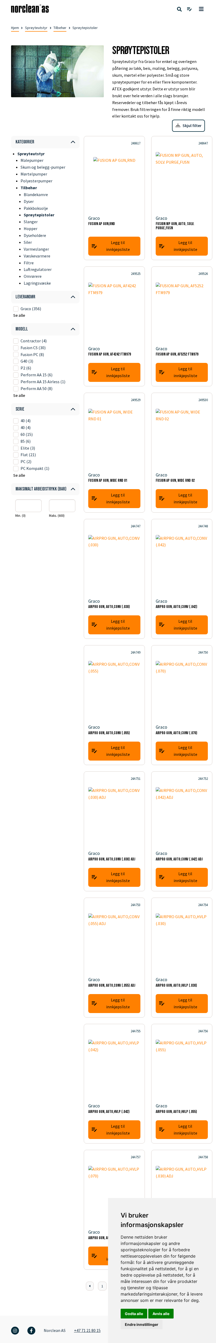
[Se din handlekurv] (189, 9)
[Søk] (179, 9)
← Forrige (90, 1286)
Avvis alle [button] (161, 1313)
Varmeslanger (36, 249)
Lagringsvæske (37, 283)
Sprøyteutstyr (36, 27)
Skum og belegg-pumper (43, 167)
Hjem (15, 27)
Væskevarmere (37, 256)
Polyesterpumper (36, 180)
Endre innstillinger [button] (141, 1324)
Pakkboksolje (36, 208)
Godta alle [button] (134, 1313)
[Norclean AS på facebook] (31, 1331)
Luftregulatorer (38, 269)
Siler (28, 242)
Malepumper (32, 160)
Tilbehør (59, 27)
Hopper (30, 228)
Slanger (31, 221)
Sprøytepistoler (39, 214)
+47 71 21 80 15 (87, 1330)
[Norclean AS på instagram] (15, 1331)
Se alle (19, 315)
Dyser (29, 201)
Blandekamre (36, 194)
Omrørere (33, 276)
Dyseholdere (35, 235)
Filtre (29, 262)
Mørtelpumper (34, 174)
